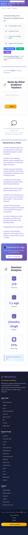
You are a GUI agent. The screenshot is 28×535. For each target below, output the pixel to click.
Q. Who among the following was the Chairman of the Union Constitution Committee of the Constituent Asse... (13, 172)
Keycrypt (5, 480)
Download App (6, 490)
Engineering (6, 453)
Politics (9, 8)
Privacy (14, 517)
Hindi (4, 444)
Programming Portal (8, 456)
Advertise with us (7, 493)
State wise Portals (7, 447)
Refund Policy (6, 502)
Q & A (4, 471)
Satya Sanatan (6, 477)
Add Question (11, 3)
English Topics (6, 426)
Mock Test (5, 414)
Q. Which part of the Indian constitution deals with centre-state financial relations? (13, 182)
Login (9, 5)
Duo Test (5, 423)
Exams (4, 408)
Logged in (13, 70)
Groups (4, 468)
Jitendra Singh (14, 56)
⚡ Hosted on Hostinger (14, 524)
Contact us (5, 496)
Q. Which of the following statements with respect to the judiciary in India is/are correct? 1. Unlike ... (13, 234)
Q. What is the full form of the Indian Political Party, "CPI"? (13, 189)
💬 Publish (11, 106)
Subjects (5, 405)
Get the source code (7, 505)
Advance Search (6, 417)
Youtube (5, 499)
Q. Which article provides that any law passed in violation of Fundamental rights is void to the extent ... (13, 151)
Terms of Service (14, 515)
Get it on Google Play (14, 256)
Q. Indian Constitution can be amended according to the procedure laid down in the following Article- (12, 219)
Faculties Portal (6, 465)
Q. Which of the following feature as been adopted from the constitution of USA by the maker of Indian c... (13, 161)
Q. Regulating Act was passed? (13, 227)
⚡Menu (7, 52)
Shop (18, 3)
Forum (23, 3)
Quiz (4, 420)
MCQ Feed (3, 3)
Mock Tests (4, 5)
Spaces (4, 474)
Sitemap (14, 520)
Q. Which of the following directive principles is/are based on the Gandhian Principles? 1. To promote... (13, 209)
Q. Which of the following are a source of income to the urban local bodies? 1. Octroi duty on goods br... (13, 198)
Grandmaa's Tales (7, 439)
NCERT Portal (6, 462)
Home (3, 8)
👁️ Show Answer (9, 48)
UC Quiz (5, 442)
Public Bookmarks (7, 402)
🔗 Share (20, 48)
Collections (5, 436)
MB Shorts (5, 459)
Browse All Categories (8, 411)
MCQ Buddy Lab (7, 450)
